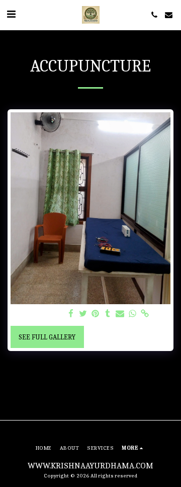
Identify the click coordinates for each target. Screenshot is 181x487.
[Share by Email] (120, 314)
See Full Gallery (47, 337)
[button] (11, 14)
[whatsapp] (132, 314)
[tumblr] (108, 314)
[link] (144, 314)
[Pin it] (95, 314)
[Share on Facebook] (70, 314)
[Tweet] (83, 314)
